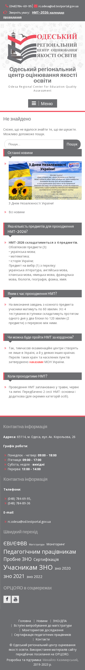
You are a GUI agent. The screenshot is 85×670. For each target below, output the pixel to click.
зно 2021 (14, 576)
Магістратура (36, 544)
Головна (24, 621)
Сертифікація (46, 559)
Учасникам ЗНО (28, 567)
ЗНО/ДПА (60, 621)
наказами (36, 362)
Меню (47, 103)
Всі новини (17, 212)
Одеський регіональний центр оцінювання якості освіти (42, 75)
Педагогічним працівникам (39, 551)
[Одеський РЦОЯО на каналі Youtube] (15, 599)
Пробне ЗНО (17, 559)
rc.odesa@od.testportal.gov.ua (58, 6)
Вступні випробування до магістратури (43, 625)
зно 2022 (34, 576)
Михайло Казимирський (60, 660)
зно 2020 (63, 568)
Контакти (43, 639)
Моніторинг (55, 544)
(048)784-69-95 (20, 6)
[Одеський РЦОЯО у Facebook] (7, 599)
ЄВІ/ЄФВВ (15, 543)
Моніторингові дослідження (42, 630)
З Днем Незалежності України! (31, 203)
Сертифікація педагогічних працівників (42, 634)
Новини (42, 621)
